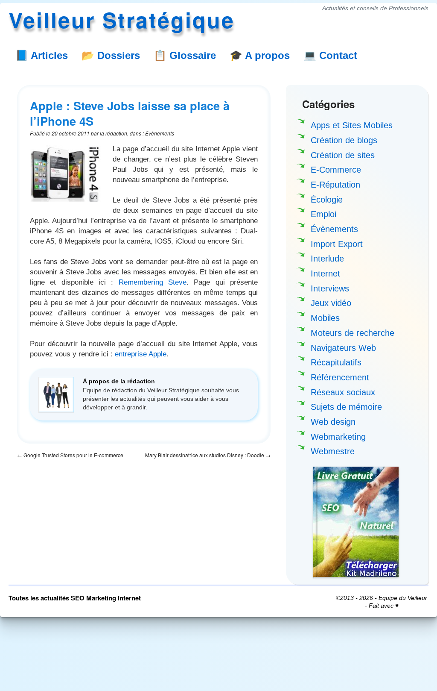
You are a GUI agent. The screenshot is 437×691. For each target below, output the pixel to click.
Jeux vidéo (331, 303)
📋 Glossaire (185, 55)
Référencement (340, 377)
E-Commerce (336, 169)
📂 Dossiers (111, 55)
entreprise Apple (140, 354)
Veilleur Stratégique (122, 19)
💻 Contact (330, 55)
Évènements (334, 229)
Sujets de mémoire (346, 407)
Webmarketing (338, 436)
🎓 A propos (260, 55)
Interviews (330, 288)
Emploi (323, 214)
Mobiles (325, 318)
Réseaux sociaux (343, 392)
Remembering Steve (152, 282)
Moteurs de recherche (352, 333)
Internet (325, 273)
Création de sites (343, 155)
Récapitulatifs (336, 362)
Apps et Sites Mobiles (352, 125)
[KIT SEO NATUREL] (356, 522)
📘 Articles (41, 55)
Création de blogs (344, 140)
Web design (333, 421)
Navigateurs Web (343, 348)
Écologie (327, 199)
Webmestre (333, 451)
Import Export (337, 244)
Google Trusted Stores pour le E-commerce (70, 455)
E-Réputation (335, 184)
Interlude (327, 258)
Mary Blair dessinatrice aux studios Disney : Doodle (208, 455)
